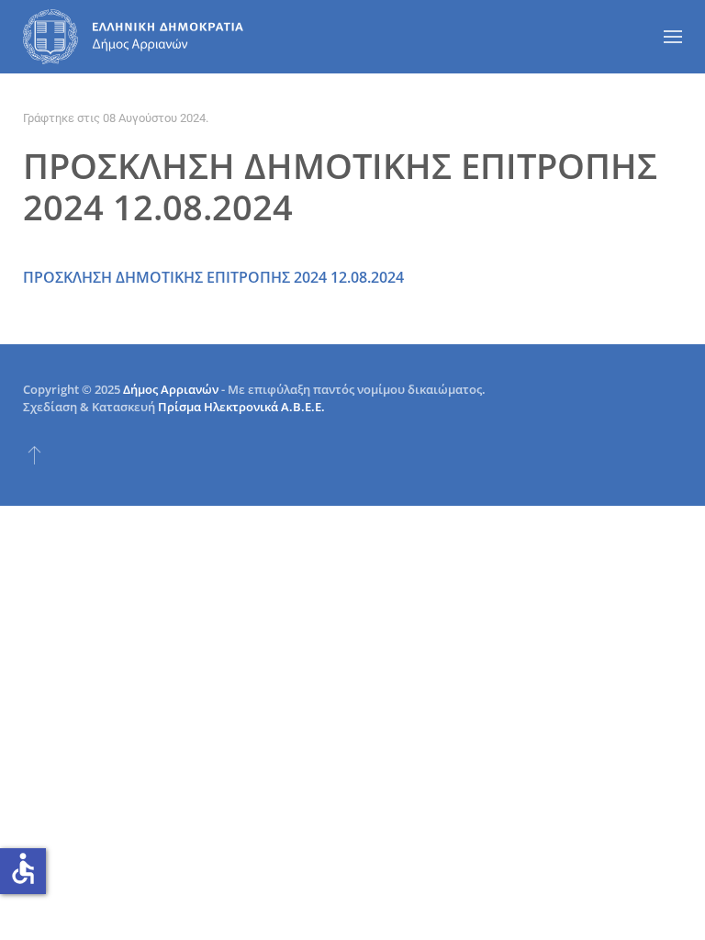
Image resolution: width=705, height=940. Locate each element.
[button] (673, 36)
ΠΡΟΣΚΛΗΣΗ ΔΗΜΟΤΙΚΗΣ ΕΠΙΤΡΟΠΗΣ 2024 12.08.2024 (213, 277)
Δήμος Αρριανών (170, 389)
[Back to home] (133, 36)
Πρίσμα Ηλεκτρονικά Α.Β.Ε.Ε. (241, 406)
